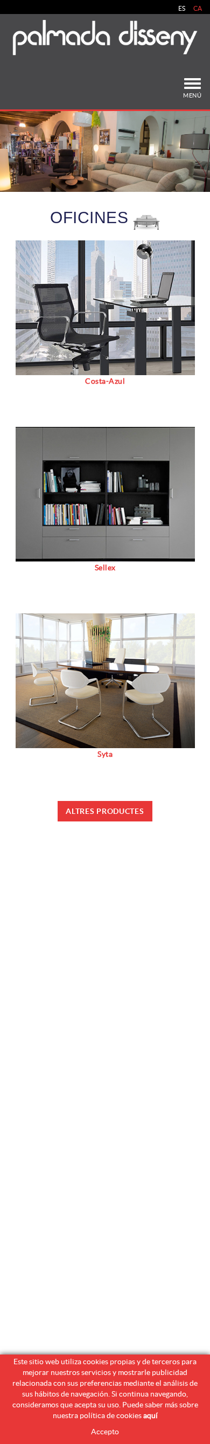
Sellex (105, 567)
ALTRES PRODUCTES (105, 811)
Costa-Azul (105, 381)
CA (197, 8)
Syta (105, 754)
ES (182, 8)
